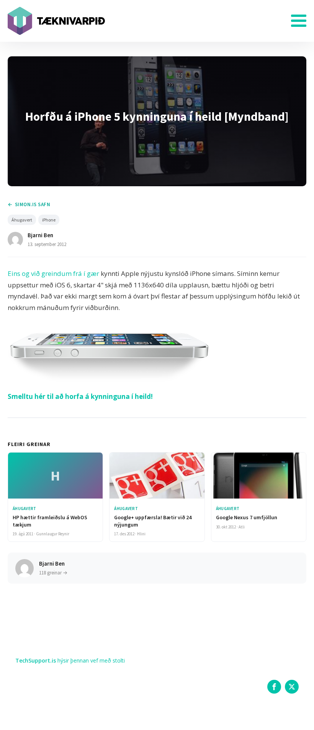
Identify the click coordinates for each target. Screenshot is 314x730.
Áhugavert (21, 220)
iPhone (49, 220)
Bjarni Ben (40, 235)
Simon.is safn (32, 204)
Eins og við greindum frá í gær (53, 273)
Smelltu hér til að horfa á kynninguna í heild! (80, 396)
